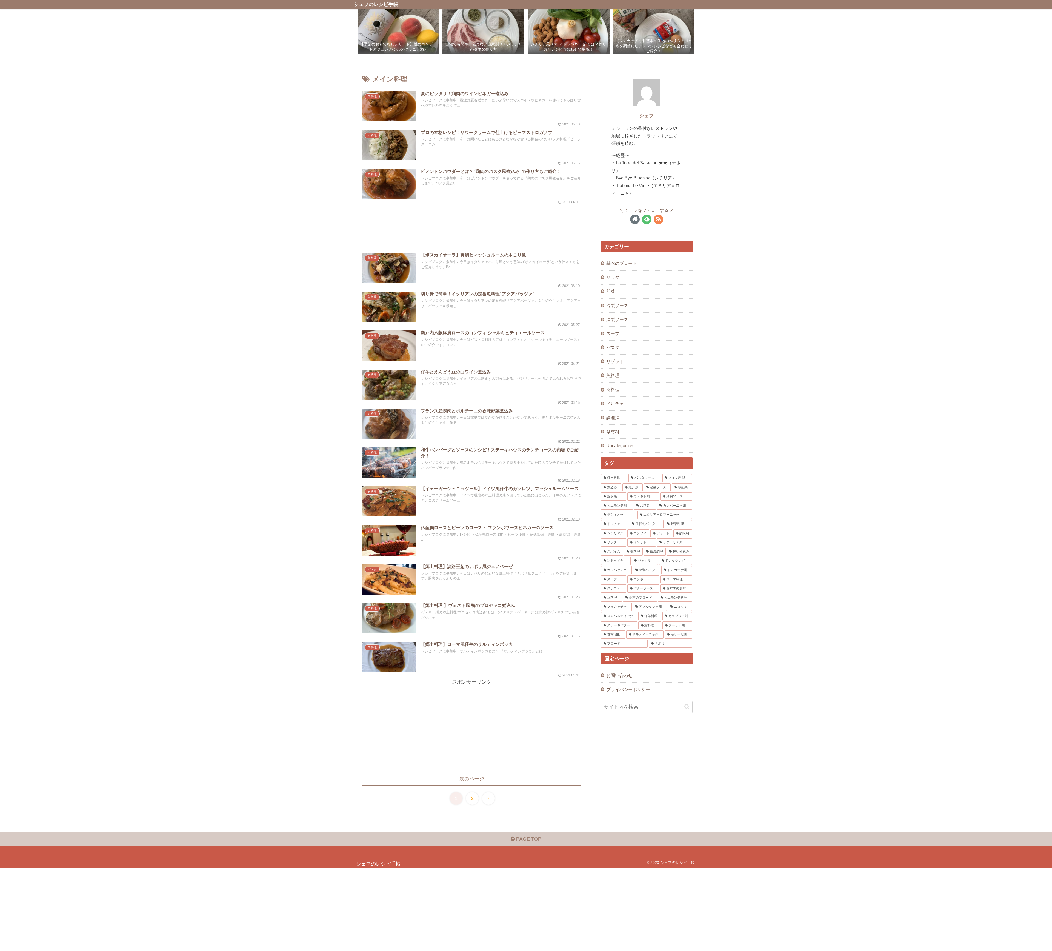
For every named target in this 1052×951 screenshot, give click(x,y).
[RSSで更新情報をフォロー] (658, 219)
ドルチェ (615, 403)
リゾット (615, 361)
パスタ (612, 347)
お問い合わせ (619, 675)
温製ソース (617, 319)
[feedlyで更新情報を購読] (646, 219)
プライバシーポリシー (628, 689)
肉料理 (612, 389)
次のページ (471, 778)
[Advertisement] (471, 223)
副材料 (612, 431)
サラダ (612, 277)
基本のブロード (621, 263)
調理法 (612, 417)
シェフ (646, 115)
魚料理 (612, 375)
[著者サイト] (635, 219)
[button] (687, 707)
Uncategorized (620, 445)
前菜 (610, 291)
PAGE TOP (528, 839)
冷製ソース (617, 305)
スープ (612, 333)
